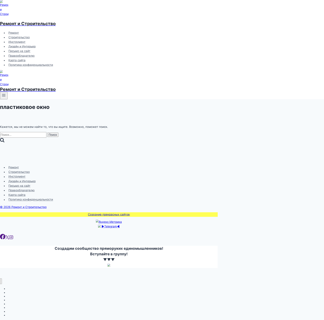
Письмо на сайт (19, 51)
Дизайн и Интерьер (22, 46)
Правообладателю (21, 55)
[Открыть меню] (4, 95)
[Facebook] (2, 238)
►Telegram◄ (111, 226)
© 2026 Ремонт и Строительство (23, 207)
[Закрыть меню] (1, 281)
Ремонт (13, 32)
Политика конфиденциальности (30, 65)
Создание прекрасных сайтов (109, 214)
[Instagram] (11, 238)
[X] (7, 238)
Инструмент (16, 42)
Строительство (19, 37)
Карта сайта (16, 60)
